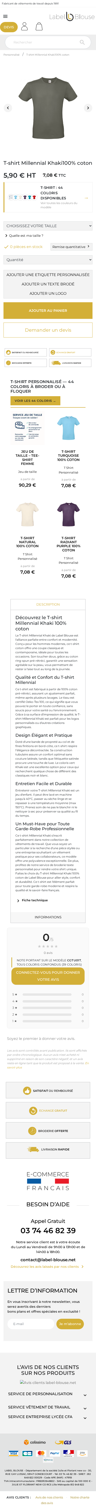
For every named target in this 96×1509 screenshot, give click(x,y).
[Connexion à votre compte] (26, 25)
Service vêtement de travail (39, 1407)
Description (48, 604)
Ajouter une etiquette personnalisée (48, 275)
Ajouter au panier (48, 310)
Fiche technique (31, 900)
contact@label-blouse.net (48, 1259)
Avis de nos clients (49, 1497)
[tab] (48, 604)
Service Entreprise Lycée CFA (40, 1417)
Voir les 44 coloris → (35, 400)
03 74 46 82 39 (48, 1230)
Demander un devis (48, 330)
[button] (48, 197)
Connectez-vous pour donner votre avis (48, 976)
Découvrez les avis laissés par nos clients (48, 1267)
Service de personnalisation (40, 1394)
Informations (48, 917)
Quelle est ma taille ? (23, 236)
